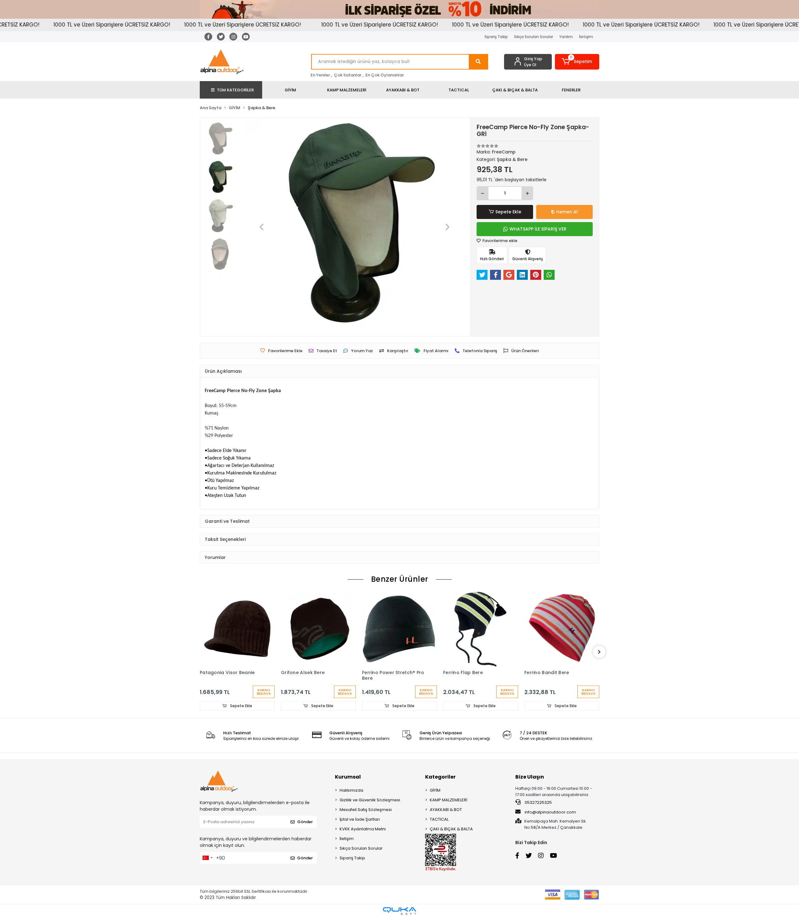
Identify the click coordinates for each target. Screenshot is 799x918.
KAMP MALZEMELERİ (448, 800)
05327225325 (538, 802)
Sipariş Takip (496, 36)
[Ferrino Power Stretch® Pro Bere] (399, 629)
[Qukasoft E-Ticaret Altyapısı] (399, 911)
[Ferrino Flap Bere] (480, 629)
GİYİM (435, 790)
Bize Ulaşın (529, 776)
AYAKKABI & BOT (446, 810)
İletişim (586, 36)
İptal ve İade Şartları (360, 819)
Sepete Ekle (508, 212)
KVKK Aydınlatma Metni (363, 829)
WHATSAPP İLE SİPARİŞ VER (537, 229)
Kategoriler (440, 776)
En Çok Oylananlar (384, 75)
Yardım (566, 36)
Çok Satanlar (347, 75)
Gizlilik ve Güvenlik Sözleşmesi (370, 800)
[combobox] (207, 857)
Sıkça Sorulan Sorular (533, 36)
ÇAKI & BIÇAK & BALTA (451, 829)
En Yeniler (320, 75)
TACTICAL (439, 819)
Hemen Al (567, 212)
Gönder (305, 822)
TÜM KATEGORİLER (235, 90)
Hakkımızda (351, 790)
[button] (577, 62)
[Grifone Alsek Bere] (318, 629)
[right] (599, 652)
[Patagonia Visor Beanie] (237, 629)
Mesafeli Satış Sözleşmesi (366, 810)
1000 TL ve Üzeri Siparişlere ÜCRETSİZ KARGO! (78, 24)
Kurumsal (348, 776)
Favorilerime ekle (499, 241)
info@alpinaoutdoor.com (550, 812)
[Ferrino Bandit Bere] (561, 629)
